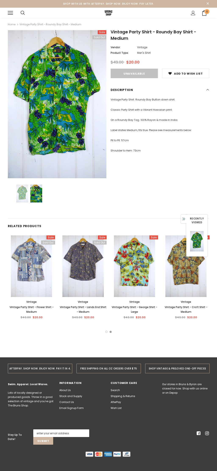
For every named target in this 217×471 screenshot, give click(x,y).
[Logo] (108, 13)
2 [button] (111, 332)
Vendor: (116, 47)
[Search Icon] (23, 13)
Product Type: (120, 53)
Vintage (142, 47)
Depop (173, 393)
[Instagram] (206, 433)
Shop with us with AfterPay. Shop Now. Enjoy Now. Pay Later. (108, 4)
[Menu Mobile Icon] (10, 13)
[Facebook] (197, 433)
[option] (57, 104)
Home (11, 24)
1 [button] (106, 332)
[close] (208, 4)
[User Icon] (193, 13)
